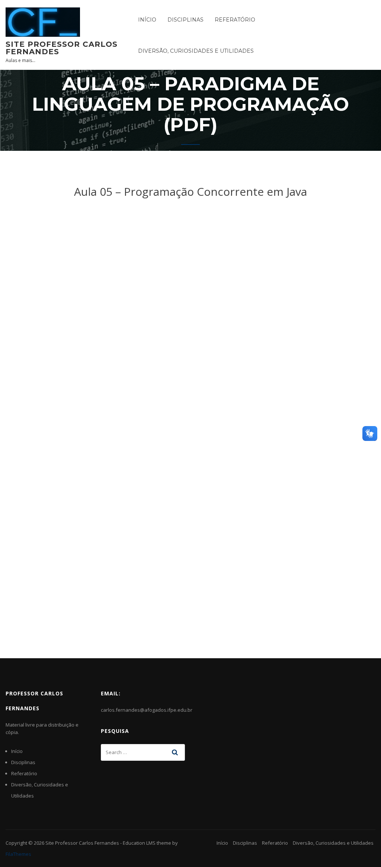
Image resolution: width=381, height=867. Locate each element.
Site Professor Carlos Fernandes (62, 48)
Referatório (235, 19)
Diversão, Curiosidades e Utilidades (196, 51)
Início (147, 19)
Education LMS (139, 843)
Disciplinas (185, 19)
